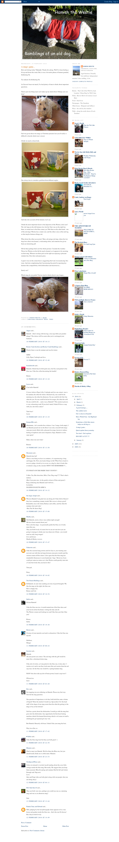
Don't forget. (87, 199)
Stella (28, 599)
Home (45, 826)
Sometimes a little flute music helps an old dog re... (85, 423)
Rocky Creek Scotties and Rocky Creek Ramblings (42, 347)
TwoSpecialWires (31, 762)
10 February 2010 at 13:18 (38, 417)
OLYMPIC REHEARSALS (88, 288)
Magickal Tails (80, 343)
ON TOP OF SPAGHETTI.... (88, 185)
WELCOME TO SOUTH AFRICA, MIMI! (89, 231)
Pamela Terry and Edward (34, 806)
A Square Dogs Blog (81, 285)
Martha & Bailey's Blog (83, 386)
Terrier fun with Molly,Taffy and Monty (85, 153)
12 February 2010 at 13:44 (38, 801)
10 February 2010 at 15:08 (38, 511)
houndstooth (30, 365)
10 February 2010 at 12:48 (38, 360)
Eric (27, 689)
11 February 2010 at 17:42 (38, 731)
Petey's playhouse (80, 271)
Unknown (29, 547)
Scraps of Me (79, 357)
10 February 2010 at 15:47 (38, 542)
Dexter (28, 630)
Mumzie (29, 748)
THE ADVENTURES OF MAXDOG (83, 227)
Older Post (65, 826)
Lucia (28, 384)
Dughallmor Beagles (81, 329)
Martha (28, 517)
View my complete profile (82, 81)
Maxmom (29, 453)
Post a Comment (26, 822)
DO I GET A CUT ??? (82, 436)
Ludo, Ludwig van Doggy (83, 197)
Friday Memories (88, 316)
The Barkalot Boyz (81, 242)
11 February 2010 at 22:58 (38, 743)
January (79, 440)
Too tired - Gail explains (83, 433)
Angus (28, 330)
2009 (76, 444)
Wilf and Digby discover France (85, 300)
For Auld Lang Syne (89, 244)
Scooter (28, 651)
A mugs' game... (81, 427)
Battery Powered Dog (82, 372)
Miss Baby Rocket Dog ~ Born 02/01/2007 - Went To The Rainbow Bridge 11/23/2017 (90, 174)
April (78, 399)
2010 (76, 396)
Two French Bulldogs (33, 580)
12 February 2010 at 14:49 (38, 817)
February (80, 405)
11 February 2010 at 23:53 (38, 757)
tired (51, 319)
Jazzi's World (79, 123)
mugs (46, 319)
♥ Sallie (28, 736)
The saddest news (81, 411)
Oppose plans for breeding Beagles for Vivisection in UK (89, 332)
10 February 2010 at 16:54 (38, 594)
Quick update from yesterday (85, 430)
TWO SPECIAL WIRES (83, 137)
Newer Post (24, 826)
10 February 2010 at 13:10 (38, 379)
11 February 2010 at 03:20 (38, 684)
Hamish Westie (88, 66)
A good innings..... (82, 408)
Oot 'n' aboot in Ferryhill (83, 414)
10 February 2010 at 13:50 (38, 447)
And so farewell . (88, 302)
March (79, 402)
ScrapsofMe (30, 422)
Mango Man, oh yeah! (90, 273)
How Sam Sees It (31, 788)
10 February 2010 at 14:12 (38, 490)
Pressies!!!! (87, 359)
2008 (76, 447)
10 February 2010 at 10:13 (38, 341)
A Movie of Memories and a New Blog (90, 259)
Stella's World (79, 314)
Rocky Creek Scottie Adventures (85, 183)
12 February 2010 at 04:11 (38, 782)
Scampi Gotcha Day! (89, 345)
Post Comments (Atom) (37, 830)
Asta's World (79, 211)
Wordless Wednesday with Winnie (90, 156)
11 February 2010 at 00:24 (38, 646)
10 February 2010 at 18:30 (38, 625)
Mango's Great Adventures (83, 256)
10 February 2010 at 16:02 (38, 575)
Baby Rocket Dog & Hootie (83, 168)
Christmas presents (35, 319)
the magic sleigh (31, 496)
